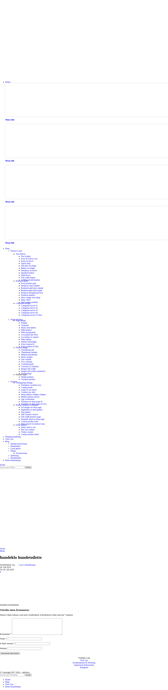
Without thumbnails (29, 355)
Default (24, 323)
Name (3, 639)
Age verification (27, 399)
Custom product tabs (29, 421)
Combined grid (27, 364)
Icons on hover (27, 261)
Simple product (27, 377)
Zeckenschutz (21, 453)
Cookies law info (28, 392)
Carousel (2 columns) (30, 366)
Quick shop (26, 263)
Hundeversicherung (18, 444)
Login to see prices (29, 390)
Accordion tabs (29, 335)
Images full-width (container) (33, 371)
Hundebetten (15, 458)
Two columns (26, 362)
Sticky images (27, 357)
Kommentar (5, 634)
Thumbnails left (27, 350)
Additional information (30, 280)
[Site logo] (14, 77)
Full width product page (31, 417)
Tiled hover (25, 275)
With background (28, 332)
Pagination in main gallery (32, 410)
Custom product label (30, 434)
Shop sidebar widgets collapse (33, 394)
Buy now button (28, 429)
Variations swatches (31, 385)
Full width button (28, 277)
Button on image (28, 268)
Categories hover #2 (29, 308)
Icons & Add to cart (29, 259)
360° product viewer (29, 414)
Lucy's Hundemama (27, 565)
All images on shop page (31, 407)
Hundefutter (15, 446)
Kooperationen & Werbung (84, 663)
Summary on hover (29, 270)
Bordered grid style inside (31, 290)
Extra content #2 (29, 346)
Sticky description (28, 328)
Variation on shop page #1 (32, 401)
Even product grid (28, 283)
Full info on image (28, 266)
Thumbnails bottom (29, 352)
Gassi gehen (15, 448)
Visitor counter (27, 432)
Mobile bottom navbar (30, 397)
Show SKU (26, 300)
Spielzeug (14, 455)
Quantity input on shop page (32, 419)
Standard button (27, 273)
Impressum (78, 665)
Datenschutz (89, 665)
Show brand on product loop (33, 424)
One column (26, 359)
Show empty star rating (30, 297)
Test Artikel (26, 256)
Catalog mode (27, 387)
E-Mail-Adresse (7, 643)
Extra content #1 (28, 344)
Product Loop (16, 251)
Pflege (13, 451)
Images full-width (28, 369)
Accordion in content (29, 337)
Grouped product (28, 379)
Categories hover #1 (29, 305)
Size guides (25, 412)
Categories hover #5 (31, 315)
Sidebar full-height (28, 342)
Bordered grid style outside (32, 288)
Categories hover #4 (29, 313)
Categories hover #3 (29, 310)
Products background (32, 293)
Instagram (84, 667)
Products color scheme (30, 286)
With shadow (26, 330)
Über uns (84, 660)
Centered (24, 325)
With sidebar (26, 339)
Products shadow (28, 295)
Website (3, 648)
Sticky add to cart (28, 427)
